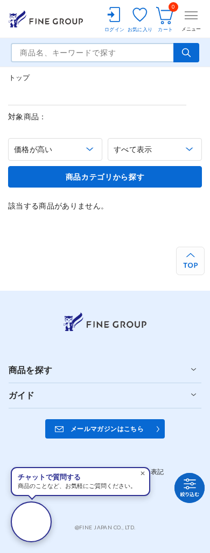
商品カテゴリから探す (105, 177)
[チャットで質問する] (31, 521)
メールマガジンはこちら (107, 429)
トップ (19, 77)
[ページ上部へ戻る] (190, 261)
